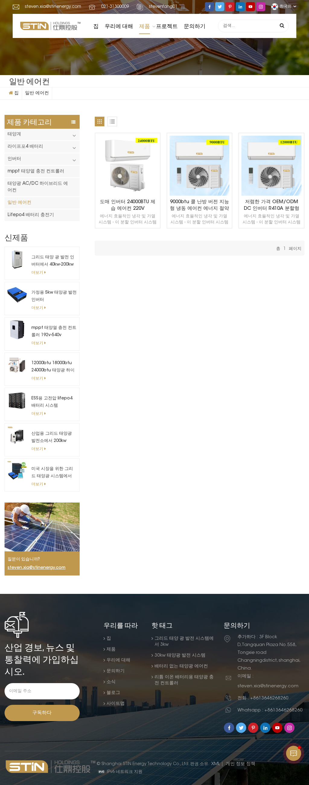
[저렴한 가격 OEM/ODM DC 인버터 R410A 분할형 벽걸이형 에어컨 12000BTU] (271, 166)
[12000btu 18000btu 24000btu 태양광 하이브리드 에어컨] (17, 365)
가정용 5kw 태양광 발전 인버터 (54, 296)
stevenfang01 (163, 7)
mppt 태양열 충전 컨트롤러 (36, 171)
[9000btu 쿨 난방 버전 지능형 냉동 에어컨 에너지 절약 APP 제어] (199, 166)
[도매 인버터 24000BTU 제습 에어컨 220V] (128, 166)
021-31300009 (115, 7)
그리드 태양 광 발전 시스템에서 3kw (184, 641)
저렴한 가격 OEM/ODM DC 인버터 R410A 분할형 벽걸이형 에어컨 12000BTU (271, 206)
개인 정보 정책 (240, 764)
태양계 (14, 134)
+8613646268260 (269, 698)
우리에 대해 (119, 26)
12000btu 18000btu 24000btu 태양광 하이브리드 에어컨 (53, 367)
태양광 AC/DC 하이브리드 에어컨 (38, 187)
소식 (111, 682)
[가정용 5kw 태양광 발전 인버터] (17, 294)
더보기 (37, 273)
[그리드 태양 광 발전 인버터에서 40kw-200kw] (17, 259)
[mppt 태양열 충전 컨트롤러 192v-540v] (17, 329)
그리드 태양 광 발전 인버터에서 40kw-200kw (52, 261)
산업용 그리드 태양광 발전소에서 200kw (51, 437)
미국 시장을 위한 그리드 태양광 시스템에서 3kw (52, 473)
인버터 (14, 159)
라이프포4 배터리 (25, 146)
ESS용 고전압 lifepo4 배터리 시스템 (51, 402)
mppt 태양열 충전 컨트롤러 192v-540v (53, 331)
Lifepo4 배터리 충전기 (31, 215)
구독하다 (42, 713)
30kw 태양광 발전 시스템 (179, 655)
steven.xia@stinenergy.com (53, 7)
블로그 (113, 693)
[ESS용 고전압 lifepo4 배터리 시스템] (17, 400)
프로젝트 (167, 26)
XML (215, 764)
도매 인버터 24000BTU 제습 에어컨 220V (127, 205)
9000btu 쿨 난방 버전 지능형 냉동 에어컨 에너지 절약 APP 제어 (199, 206)
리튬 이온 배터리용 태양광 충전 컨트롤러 (184, 680)
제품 (144, 26)
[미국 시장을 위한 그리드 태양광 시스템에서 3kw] (17, 471)
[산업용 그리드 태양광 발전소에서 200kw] (17, 435)
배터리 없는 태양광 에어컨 (181, 666)
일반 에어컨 (37, 93)
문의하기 (194, 26)
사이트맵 (116, 703)
